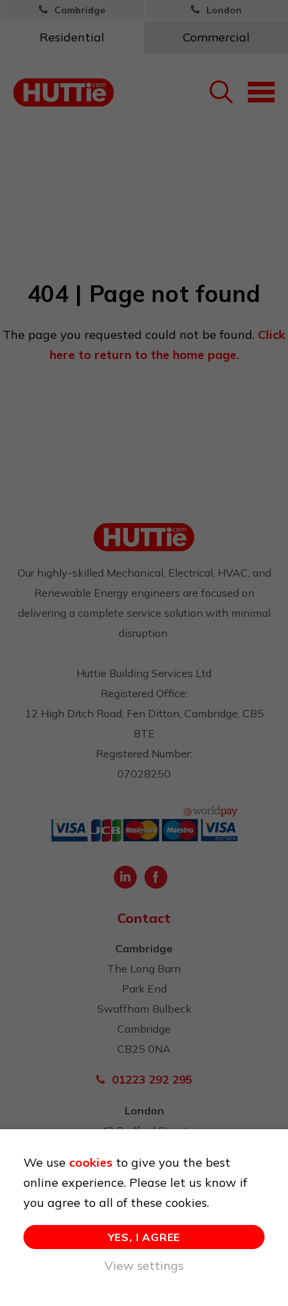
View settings (144, 1265)
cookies (91, 1162)
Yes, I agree (144, 1237)
